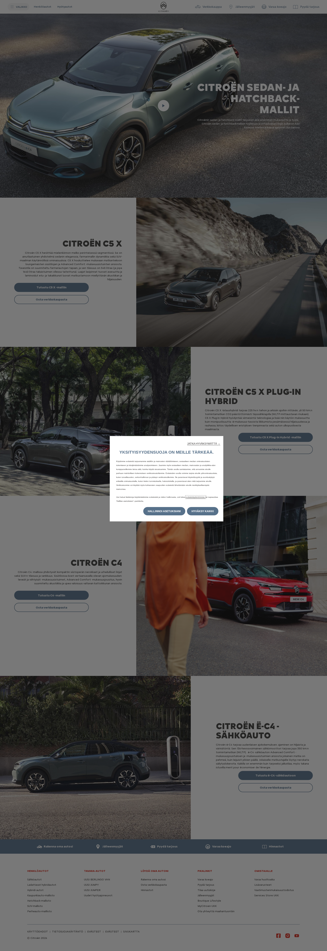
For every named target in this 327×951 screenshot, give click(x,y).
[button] (203, 443)
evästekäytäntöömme (195, 497)
